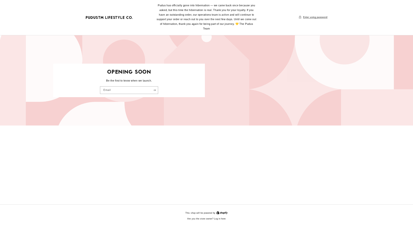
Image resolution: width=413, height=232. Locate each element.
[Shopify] (222, 213)
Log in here (220, 219)
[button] (313, 17)
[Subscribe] (154, 90)
